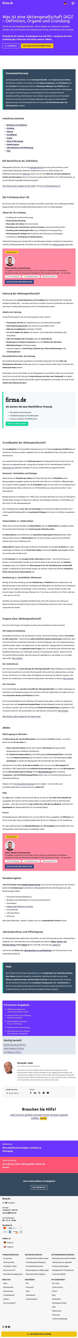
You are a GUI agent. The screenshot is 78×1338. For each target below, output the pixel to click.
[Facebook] (30, 1093)
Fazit (8, 151)
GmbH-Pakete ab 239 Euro (14, 1048)
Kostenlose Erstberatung (19, 282)
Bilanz (53, 941)
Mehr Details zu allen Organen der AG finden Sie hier (21, 716)
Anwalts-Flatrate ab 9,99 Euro (15, 1045)
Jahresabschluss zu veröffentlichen (38, 950)
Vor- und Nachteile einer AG (50, 186)
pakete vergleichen (16, 424)
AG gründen (11, 46)
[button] (39, 1242)
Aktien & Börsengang (14, 141)
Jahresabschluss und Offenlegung (19, 147)
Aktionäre (26, 174)
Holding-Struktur (58, 244)
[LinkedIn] (35, 1093)
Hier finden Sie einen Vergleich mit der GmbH (18, 186)
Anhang (24, 945)
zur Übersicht (39, 1187)
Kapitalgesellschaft (36, 167)
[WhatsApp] (43, 1093)
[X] (39, 1093)
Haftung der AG (8, 468)
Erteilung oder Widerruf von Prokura (19, 906)
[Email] (47, 1093)
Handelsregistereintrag (31, 885)
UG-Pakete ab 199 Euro (12, 1052)
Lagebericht (55, 945)
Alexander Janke (25, 1063)
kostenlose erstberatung (37, 46)
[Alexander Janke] (8, 1068)
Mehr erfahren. (17, 658)
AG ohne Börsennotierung (24, 784)
